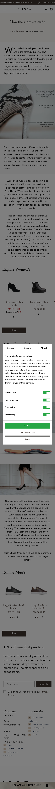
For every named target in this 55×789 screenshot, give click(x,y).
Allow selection (28, 432)
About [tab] (44, 348)
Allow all (27, 425)
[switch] (46, 400)
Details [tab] (27, 348)
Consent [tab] (11, 348)
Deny (27, 439)
